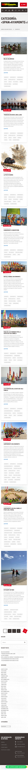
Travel (5, 139)
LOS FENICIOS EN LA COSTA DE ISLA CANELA (13, 389)
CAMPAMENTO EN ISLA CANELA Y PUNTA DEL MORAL (13, 509)
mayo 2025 (3, 686)
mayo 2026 (3, 672)
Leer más (4, 768)
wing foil (6, 482)
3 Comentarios (7, 546)
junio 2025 (3, 684)
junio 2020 (4, 705)
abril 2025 (3, 688)
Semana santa (7, 477)
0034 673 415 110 (21, 757)
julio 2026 (3, 670)
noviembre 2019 (5, 710)
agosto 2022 (4, 701)
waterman (15, 84)
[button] (16, 766)
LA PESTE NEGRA (8, 175)
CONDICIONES (4, 744)
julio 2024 (3, 695)
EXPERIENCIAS (19, 79)
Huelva (10, 81)
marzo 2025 (4, 689)
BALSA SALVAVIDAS (9, 59)
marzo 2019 (4, 715)
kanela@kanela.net (21, 746)
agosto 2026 (4, 669)
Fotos (5, 81)
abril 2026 (3, 674)
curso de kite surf (8, 468)
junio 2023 (3, 700)
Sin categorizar (7, 254)
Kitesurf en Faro (9, 590)
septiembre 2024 (5, 691)
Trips (10, 139)
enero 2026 (4, 677)
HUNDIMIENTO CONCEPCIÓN (11, 230)
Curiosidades (20, 77)
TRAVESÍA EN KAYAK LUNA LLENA (13, 115)
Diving (5, 79)
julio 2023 (3, 698)
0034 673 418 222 (21, 753)
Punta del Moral (7, 84)
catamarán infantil (8, 355)
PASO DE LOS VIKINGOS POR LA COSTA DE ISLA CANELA (12, 332)
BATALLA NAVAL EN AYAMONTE (12, 276)
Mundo (21, 81)
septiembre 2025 (5, 679)
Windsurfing (15, 303)
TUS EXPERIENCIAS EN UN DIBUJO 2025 (10, 658)
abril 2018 (3, 717)
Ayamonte (6, 77)
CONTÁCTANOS (4, 747)
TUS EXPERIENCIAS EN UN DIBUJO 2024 (10, 660)
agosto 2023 (4, 696)
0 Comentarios (7, 86)
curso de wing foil (17, 468)
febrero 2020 (4, 707)
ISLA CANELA (20, 741)
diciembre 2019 (4, 708)
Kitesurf (17, 472)
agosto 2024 (4, 693)
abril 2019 (3, 713)
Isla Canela (15, 81)
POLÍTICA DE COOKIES (5, 749)
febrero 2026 (4, 676)
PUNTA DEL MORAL (21, 744)
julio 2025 (3, 682)
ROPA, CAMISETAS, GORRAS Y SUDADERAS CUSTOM (12, 657)
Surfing (19, 137)
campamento (13, 77)
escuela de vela (12, 79)
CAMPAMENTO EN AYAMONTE (12, 444)
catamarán (19, 353)
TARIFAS (3, 742)
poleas (10, 475)
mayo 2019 (3, 712)
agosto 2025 (4, 681)
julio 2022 (3, 703)
